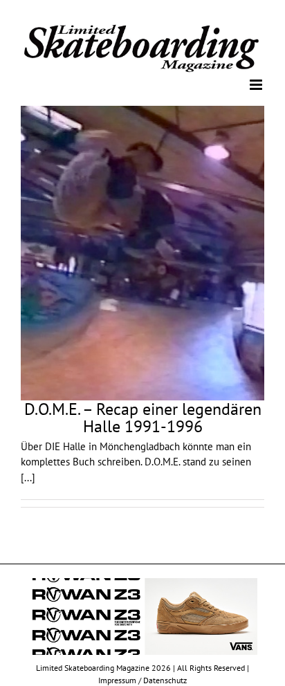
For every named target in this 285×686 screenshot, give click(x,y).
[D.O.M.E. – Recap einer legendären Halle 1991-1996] (142, 252)
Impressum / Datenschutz (142, 679)
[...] (28, 476)
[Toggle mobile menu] (257, 84)
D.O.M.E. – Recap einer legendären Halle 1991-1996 (142, 416)
